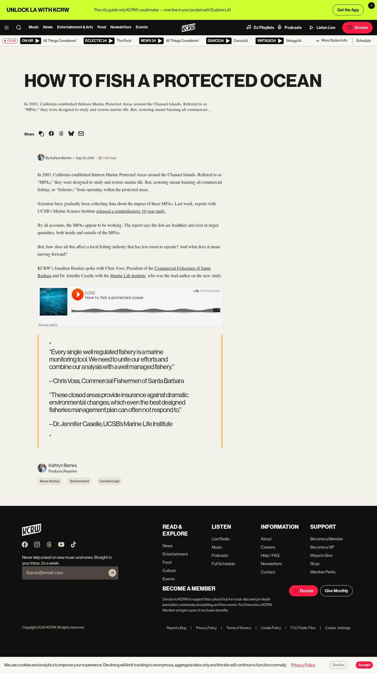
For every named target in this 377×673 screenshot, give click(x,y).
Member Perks (322, 572)
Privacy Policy (204, 628)
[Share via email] (81, 134)
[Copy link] (41, 134)
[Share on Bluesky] (71, 134)
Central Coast (110, 481)
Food (101, 27)
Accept (364, 665)
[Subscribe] (112, 573)
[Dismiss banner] (371, 5)
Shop (314, 563)
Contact (268, 572)
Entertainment (175, 554)
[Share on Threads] (61, 134)
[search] (20, 28)
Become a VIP (322, 547)
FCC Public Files (300, 628)
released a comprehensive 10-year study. (131, 211)
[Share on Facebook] (51, 134)
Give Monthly (336, 590)
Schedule (363, 41)
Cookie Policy (268, 628)
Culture (169, 570)
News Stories (50, 481)
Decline (338, 665)
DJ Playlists (264, 27)
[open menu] (8, 28)
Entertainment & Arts (75, 27)
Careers (268, 547)
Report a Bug (176, 628)
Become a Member (326, 538)
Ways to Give (321, 555)
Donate (361, 27)
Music (34, 27)
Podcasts (293, 27)
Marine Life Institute (127, 275)
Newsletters (120, 27)
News (48, 27)
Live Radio (221, 538)
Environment (79, 481)
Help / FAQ (270, 555)
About (266, 538)
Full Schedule (223, 563)
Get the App (348, 9)
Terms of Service (236, 628)
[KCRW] (31, 534)
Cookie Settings (338, 628)
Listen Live (326, 27)
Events (142, 27)
